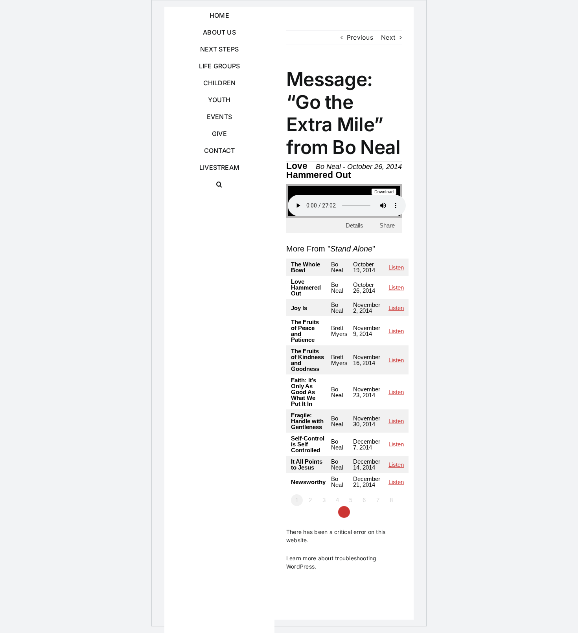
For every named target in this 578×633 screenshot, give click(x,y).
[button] (219, 184)
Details (354, 225)
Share (387, 225)
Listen (396, 267)
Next (388, 37)
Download (384, 191)
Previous (360, 37)
